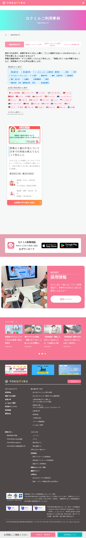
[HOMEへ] (5, 35)
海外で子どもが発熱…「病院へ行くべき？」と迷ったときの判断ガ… (33, 340)
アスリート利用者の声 (71, 44)
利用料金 (8, 392)
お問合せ (34, 474)
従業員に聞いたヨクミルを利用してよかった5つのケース (46, 406)
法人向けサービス (37, 389)
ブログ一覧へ (9, 322)
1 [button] (39, 353)
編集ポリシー (35, 471)
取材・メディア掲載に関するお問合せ (45, 481)
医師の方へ (9, 432)
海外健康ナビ (37, 446)
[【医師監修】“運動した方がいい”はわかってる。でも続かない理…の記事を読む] (52, 329)
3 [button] (45, 353)
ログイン (74, 381)
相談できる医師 (10, 396)
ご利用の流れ (37, 418)
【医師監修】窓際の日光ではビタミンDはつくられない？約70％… (72, 340)
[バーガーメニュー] (83, 3)
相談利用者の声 (14, 44)
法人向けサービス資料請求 (42, 478)
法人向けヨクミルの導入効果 (42, 392)
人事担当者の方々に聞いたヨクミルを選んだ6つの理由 (42, 400)
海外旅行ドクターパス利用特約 (43, 460)
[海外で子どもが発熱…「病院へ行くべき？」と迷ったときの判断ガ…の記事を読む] (33, 329)
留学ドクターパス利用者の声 (52, 44)
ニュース (36, 435)
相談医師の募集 (12, 435)
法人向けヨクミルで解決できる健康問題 (46, 396)
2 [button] (42, 353)
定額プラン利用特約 (39, 464)
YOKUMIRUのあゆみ (14, 442)
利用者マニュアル (11, 406)
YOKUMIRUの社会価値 (14, 439)
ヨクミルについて (11, 389)
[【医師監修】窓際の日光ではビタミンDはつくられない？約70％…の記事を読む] (72, 329)
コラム (35, 439)
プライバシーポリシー (38, 450)
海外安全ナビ (37, 442)
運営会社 (8, 414)
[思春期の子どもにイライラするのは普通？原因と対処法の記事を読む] (14, 329)
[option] (44, 336)
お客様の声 (36, 411)
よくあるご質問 (10, 403)
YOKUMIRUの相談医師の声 (16, 446)
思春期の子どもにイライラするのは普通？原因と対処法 (13, 340)
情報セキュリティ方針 (38, 467)
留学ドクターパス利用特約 (42, 457)
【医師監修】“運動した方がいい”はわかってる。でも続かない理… (52, 340)
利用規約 (34, 453)
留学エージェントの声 (33, 44)
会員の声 (8, 399)
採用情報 (8, 410)
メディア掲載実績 (39, 421)
